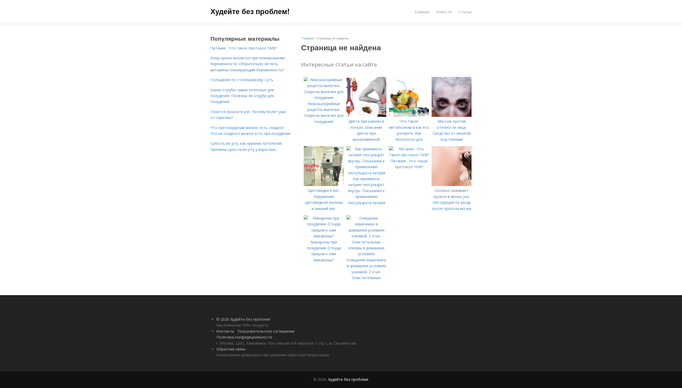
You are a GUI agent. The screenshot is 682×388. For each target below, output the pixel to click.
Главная (422, 11)
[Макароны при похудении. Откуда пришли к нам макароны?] (324, 235)
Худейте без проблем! (250, 11)
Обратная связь (231, 349)
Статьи (465, 11)
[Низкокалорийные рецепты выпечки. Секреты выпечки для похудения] (324, 97)
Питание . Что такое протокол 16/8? (243, 48)
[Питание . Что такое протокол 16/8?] (409, 154)
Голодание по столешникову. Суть (241, 79)
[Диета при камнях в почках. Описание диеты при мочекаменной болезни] (366, 115)
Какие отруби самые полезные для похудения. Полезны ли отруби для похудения (242, 95)
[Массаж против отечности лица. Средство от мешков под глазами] (452, 115)
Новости (444, 11)
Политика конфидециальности (244, 337)
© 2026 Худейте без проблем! (243, 319)
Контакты (225, 331)
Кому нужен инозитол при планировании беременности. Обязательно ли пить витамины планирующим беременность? (247, 63)
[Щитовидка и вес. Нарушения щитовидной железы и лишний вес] (324, 184)
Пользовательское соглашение (266, 331)
